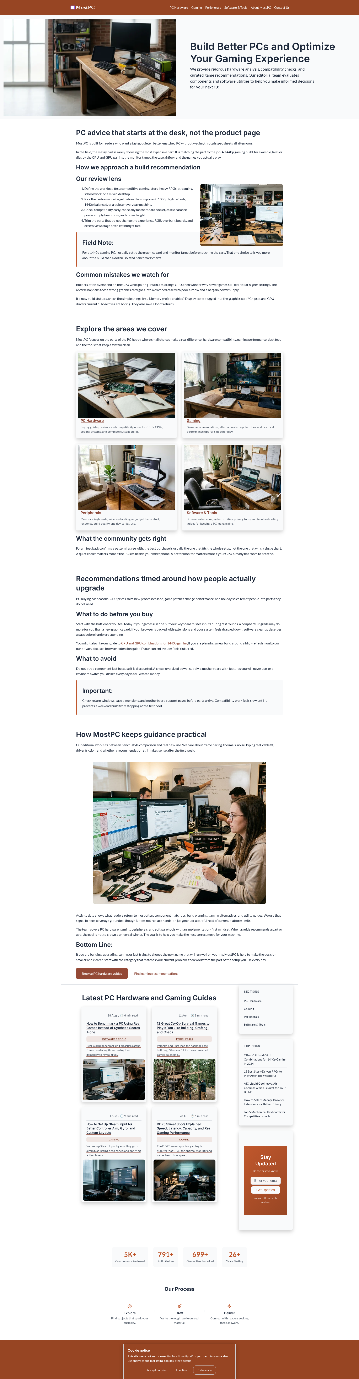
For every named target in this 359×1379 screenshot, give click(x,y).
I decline (181, 1370)
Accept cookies (156, 1370)
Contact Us (282, 7)
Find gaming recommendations (156, 973)
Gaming (196, 7)
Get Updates (265, 1190)
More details (183, 1360)
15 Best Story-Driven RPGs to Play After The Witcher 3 (263, 1073)
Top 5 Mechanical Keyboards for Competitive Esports (264, 1114)
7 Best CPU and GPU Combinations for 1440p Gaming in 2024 (265, 1059)
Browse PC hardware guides (102, 973)
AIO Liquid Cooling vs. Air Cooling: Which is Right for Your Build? (265, 1088)
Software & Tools (235, 7)
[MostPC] (82, 7)
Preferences (204, 1370)
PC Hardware (179, 7)
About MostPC (261, 7)
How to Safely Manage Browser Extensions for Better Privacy (264, 1102)
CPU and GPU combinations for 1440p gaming (154, 643)
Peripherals (213, 7)
